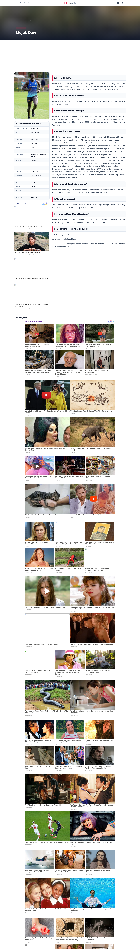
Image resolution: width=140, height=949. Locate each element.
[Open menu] (118, 3)
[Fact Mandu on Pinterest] (24, 2)
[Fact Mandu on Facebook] (17, 2)
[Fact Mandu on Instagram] (27, 2)
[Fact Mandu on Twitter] (20, 2)
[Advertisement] (70, 54)
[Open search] (122, 3)
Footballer (21, 28)
